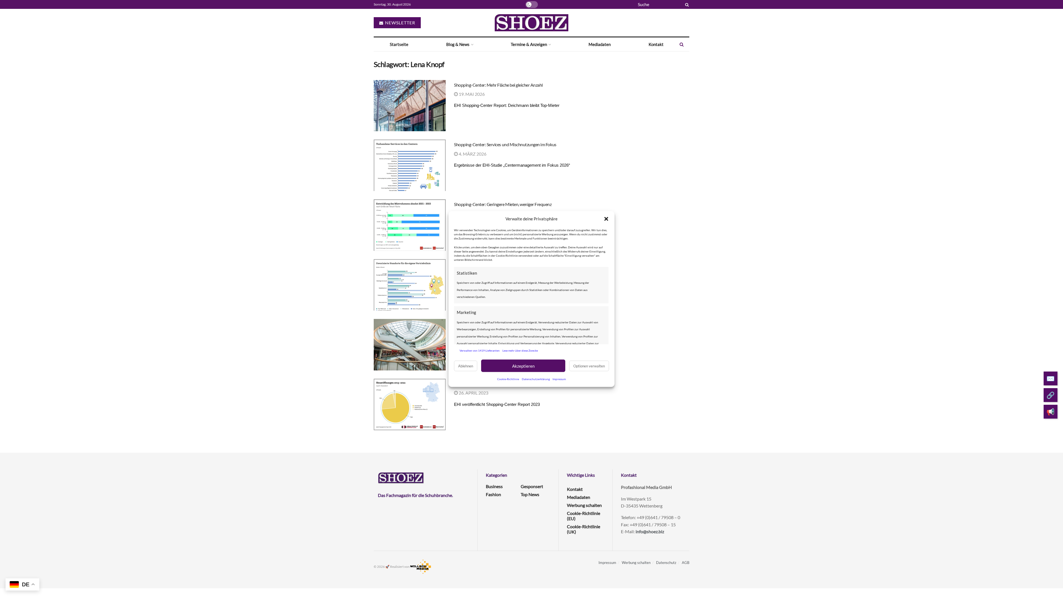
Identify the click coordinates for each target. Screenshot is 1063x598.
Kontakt (656, 44)
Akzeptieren (523, 365)
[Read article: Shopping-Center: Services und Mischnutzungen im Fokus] (410, 165)
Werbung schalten (584, 505)
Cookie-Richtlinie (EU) (583, 516)
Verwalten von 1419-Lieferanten (480, 350)
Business (494, 486)
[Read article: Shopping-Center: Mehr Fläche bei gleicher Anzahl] (410, 106)
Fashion (493, 494)
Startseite (399, 44)
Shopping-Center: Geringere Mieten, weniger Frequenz (503, 204)
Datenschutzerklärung (536, 379)
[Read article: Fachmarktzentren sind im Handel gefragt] (410, 285)
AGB (685, 562)
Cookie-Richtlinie (508, 379)
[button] (606, 218)
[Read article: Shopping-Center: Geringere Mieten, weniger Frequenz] (410, 225)
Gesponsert (532, 486)
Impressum (559, 379)
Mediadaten (600, 44)
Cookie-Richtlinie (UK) (583, 529)
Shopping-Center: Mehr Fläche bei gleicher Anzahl (498, 84)
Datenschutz (666, 562)
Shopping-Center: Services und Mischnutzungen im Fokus (505, 144)
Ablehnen (465, 366)
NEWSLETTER (399, 22)
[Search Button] (686, 4)
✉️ (1050, 378)
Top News (530, 494)
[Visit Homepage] (531, 22)
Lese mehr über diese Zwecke (520, 350)
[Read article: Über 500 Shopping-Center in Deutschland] (410, 404)
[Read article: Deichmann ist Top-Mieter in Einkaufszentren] (410, 344)
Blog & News (457, 44)
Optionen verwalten (589, 366)
